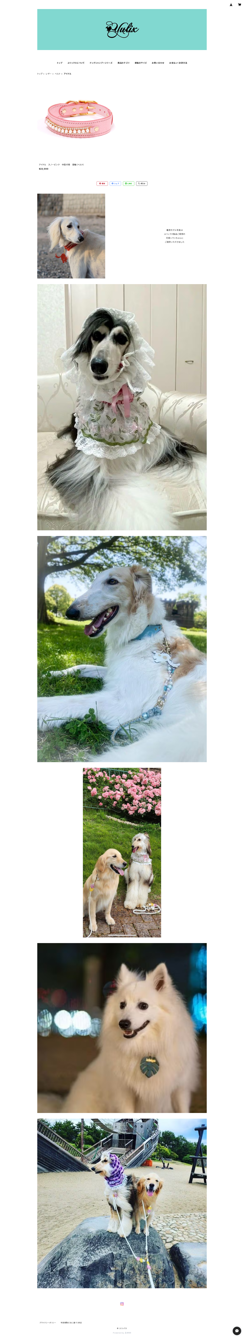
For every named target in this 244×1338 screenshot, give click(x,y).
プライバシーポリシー (48, 1323)
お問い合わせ (158, 63)
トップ (59, 63)
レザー (49, 74)
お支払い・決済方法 (178, 63)
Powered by (119, 1333)
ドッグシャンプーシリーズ (101, 63)
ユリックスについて (76, 63)
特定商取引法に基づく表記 (71, 1323)
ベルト (57, 74)
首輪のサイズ (141, 63)
